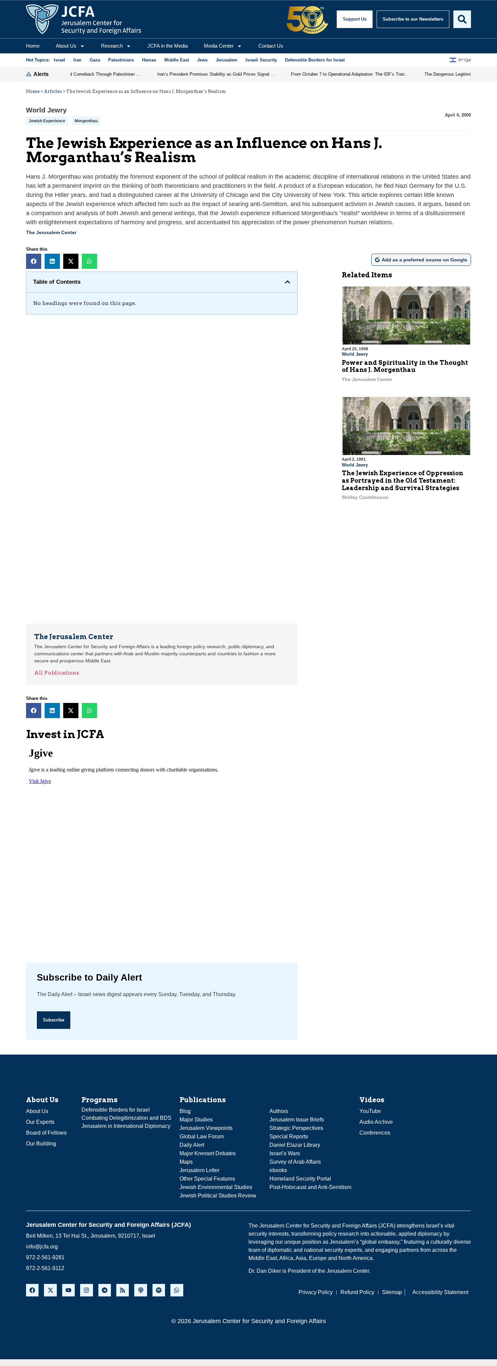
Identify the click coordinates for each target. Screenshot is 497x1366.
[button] (33, 261)
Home (33, 46)
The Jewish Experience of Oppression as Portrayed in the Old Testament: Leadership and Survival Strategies (402, 480)
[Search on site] (462, 19)
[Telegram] (104, 1290)
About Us (66, 46)
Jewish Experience (47, 121)
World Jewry (46, 110)
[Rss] (122, 1290)
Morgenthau (86, 121)
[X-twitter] (50, 1290)
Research (112, 46)
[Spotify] (158, 1290)
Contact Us (270, 46)
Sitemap (392, 1292)
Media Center (219, 46)
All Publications (56, 672)
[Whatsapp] (176, 1290)
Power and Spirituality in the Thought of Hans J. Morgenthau (405, 366)
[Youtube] (68, 1290)
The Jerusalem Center (51, 232)
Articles (53, 91)
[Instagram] (86, 1290)
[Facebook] (32, 1290)
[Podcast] (140, 1290)
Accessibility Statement (440, 1292)
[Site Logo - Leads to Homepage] (83, 19)
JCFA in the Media (167, 46)
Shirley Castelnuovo (365, 497)
